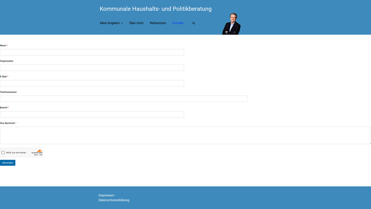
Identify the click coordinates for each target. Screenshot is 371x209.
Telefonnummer (8, 92)
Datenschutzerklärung (114, 200)
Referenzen (158, 23)
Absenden (7, 162)
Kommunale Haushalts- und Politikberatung (156, 8)
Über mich (136, 23)
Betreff (4, 107)
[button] (121, 23)
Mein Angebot (110, 23)
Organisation (6, 61)
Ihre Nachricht (8, 123)
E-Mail (4, 76)
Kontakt (177, 23)
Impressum (106, 195)
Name (4, 45)
